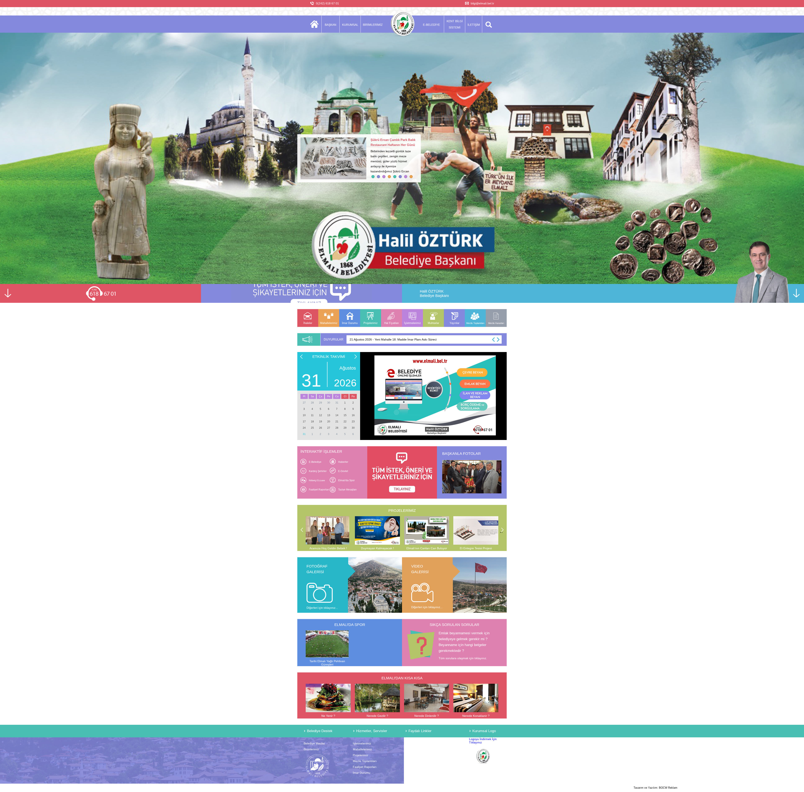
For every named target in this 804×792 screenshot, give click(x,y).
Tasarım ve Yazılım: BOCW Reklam (655, 787)
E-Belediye (315, 461)
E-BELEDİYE (431, 24)
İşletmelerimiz (362, 743)
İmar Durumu (361, 772)
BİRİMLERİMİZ (373, 24)
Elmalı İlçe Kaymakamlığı (421, 755)
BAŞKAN (330, 24)
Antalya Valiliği (414, 749)
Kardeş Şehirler (318, 471)
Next (502, 532)
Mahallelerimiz (362, 749)
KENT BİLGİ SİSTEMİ (455, 24)
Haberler (343, 461)
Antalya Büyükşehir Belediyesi (425, 743)
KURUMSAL (350, 24)
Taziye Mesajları (347, 489)
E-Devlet (343, 471)
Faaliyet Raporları (319, 489)
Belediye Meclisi (314, 743)
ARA (488, 24)
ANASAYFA (315, 24)
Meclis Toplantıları (365, 761)
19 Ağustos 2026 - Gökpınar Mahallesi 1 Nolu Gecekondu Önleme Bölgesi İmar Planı (406, 339)
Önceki (300, 356)
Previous (301, 530)
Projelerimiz (360, 755)
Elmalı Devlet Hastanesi (421, 761)
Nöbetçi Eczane (317, 480)
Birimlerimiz (311, 749)
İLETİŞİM (474, 24)
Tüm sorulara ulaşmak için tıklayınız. (463, 658)
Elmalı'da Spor (346, 480)
